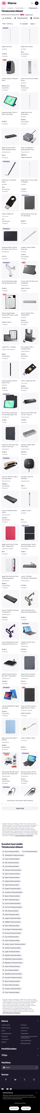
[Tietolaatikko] (13, 24)
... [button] (26, 8)
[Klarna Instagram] (34, 1079)
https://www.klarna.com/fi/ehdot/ (24, 835)
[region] (20, 1101)
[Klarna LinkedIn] (15, 1079)
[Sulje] (37, 1092)
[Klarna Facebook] (6, 1079)
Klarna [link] (3, 8)
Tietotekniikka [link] (19, 8)
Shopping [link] (10, 8)
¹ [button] (25, 54)
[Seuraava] (36, 18)
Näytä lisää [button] (20, 808)
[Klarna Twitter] (24, 1079)
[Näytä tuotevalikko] (37, 11)
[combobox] (33, 23)
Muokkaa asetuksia (19, 1103)
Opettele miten (29, 14)
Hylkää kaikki (14, 1108)
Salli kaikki (26, 1108)
